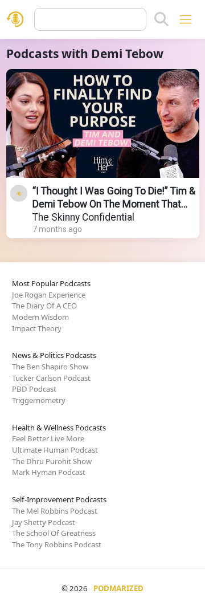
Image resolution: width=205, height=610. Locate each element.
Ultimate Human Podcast (55, 450)
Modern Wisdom (40, 317)
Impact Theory (37, 328)
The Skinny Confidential (83, 217)
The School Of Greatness (54, 533)
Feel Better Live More (48, 438)
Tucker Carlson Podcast (51, 378)
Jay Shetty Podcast (43, 522)
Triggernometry (38, 400)
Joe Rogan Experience (48, 295)
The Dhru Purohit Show (52, 461)
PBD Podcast (34, 389)
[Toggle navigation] (185, 19)
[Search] (161, 19)
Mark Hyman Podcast (48, 472)
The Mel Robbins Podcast (54, 511)
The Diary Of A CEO (44, 305)
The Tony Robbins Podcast (56, 544)
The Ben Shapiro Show (50, 366)
